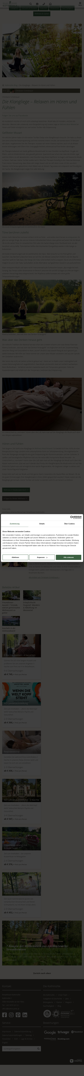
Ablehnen (15, 557)
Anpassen (41, 557)
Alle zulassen (69, 557)
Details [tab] (42, 524)
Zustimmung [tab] (14, 524)
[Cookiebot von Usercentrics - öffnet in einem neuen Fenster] (71, 517)
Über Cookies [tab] (69, 524)
